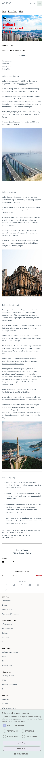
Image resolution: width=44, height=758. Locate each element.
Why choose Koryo (9, 708)
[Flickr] (38, 585)
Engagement (6, 648)
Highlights (6, 69)
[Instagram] (22, 585)
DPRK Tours (6, 597)
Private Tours (7, 609)
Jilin (36, 200)
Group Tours (6, 601)
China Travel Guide (22, 553)
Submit (39, 575)
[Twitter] (3, 562)
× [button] (41, 712)
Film (3, 661)
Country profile (8, 676)
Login (33, 3)
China (21, 11)
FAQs (4, 680)
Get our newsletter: (22, 571)
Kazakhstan (6, 642)
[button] (22, 753)
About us (5, 695)
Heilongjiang (7, 202)
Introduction (7, 61)
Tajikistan (6, 633)
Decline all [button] (22, 749)
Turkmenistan (7, 629)
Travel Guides (12, 11)
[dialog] (22, 734)
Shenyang (7, 537)
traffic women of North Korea (13, 364)
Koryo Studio (7, 665)
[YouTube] (30, 585)
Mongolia (5, 637)
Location (5, 64)
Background (6, 66)
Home (4, 11)
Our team (5, 699)
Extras (4, 605)
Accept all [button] (22, 743)
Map (4, 689)
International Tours (9, 620)
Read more (21, 721)
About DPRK (6, 672)
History (5, 704)
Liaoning (22, 84)
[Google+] (6, 590)
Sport (4, 657)
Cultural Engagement (10, 652)
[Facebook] (13, 562)
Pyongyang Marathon (10, 614)
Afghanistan (7, 624)
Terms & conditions (9, 685)
